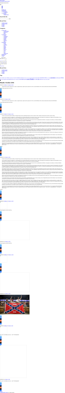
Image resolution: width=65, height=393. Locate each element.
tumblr (22, 79)
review (8, 79)
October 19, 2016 (7, 99)
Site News (5, 40)
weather (40, 79)
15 (5, 61)
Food (4, 45)
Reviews (5, 49)
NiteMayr (5, 201)
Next (2, 391)
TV (4, 51)
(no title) (3, 24)
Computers (5, 44)
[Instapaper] (32, 95)
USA (34, 79)
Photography (59, 77)
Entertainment (4, 10)
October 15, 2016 (7, 157)
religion (2, 79)
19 (2, 62)
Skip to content (2, 0)
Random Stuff (4, 54)
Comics (8, 77)
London (41, 77)
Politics (5, 39)
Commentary (6, 12)
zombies (48, 79)
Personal (5, 38)
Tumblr (5, 50)
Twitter (32, 79)
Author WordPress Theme (4, 392)
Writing (5, 13)
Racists (0, 79)
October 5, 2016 (10, 325)
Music (5, 48)
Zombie (46, 79)
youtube (44, 79)
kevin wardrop (37, 77)
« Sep (1, 65)
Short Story (14, 79)
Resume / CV (4, 9)
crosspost (18, 77)
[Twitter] (32, 89)
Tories (20, 79)
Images (5, 46)
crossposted (21, 77)
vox (38, 79)
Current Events (4, 11)
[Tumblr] (32, 92)
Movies (5, 47)
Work (4, 41)
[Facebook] (32, 91)
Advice (5, 35)
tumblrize (25, 79)
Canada (3, 77)
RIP (12, 79)
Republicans (5, 79)
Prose (4, 33)
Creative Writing (6, 31)
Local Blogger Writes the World (5, 1)
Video (5, 52)
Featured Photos (6, 14)
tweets (28, 79)
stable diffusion (17, 79)
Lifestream (5, 37)
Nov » (3, 65)
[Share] (32, 97)
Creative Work (4, 30)
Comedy (5, 77)
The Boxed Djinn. (4, 23)
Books (5, 43)
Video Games (6, 53)
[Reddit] (32, 94)
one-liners (52, 77)
